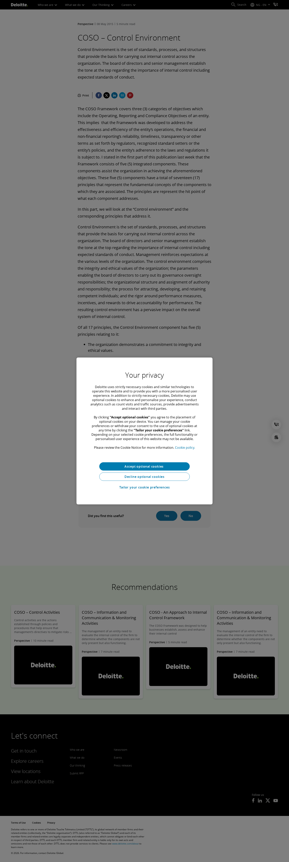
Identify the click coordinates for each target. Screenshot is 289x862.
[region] (144, 431)
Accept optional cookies (144, 466)
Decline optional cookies (144, 477)
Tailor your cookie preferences (144, 487)
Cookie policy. (185, 447)
